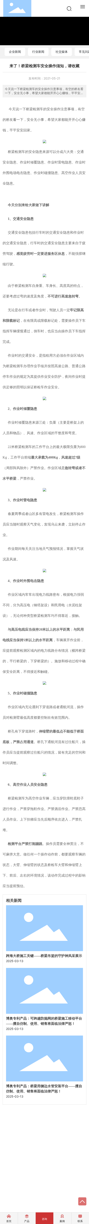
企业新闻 (15, 51)
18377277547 (22, 1142)
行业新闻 (38, 51)
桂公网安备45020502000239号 (33, 1197)
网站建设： (10, 1202)
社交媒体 (62, 51)
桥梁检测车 (34, 109)
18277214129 (21, 1136)
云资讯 (7, 1192)
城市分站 (24, 1192)
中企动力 (24, 1202)
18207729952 (22, 1148)
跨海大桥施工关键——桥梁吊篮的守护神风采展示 (44, 956)
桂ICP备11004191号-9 (49, 1193)
